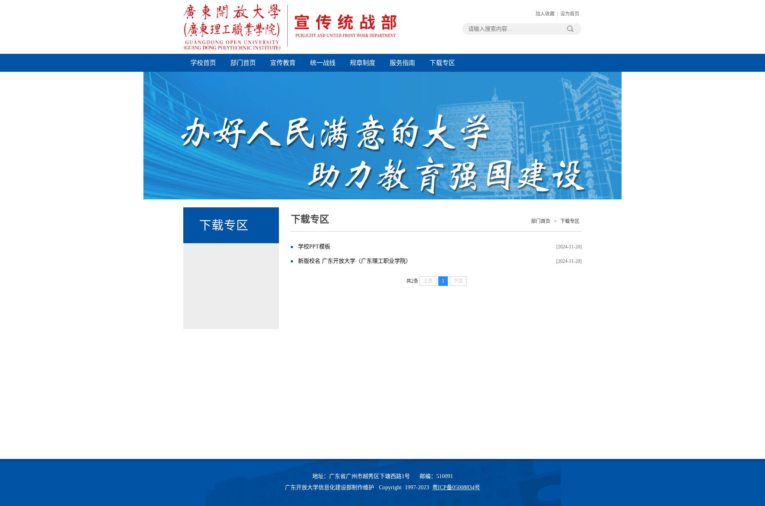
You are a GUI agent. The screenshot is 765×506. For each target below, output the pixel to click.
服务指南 (402, 62)
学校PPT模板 (314, 247)
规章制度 (362, 62)
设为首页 (569, 14)
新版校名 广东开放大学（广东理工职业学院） (354, 261)
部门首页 (243, 62)
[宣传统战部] (289, 48)
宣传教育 (283, 62)
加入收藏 (545, 14)
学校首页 (203, 62)
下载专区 (442, 62)
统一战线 (322, 62)
